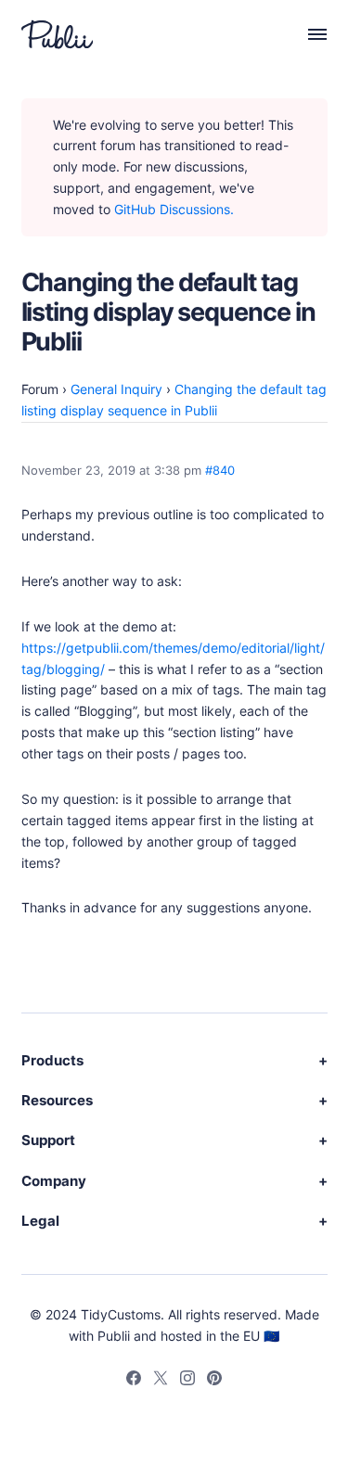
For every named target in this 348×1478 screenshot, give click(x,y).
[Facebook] (133, 1380)
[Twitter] (160, 1380)
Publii (113, 1336)
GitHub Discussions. (174, 209)
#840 (220, 471)
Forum (39, 389)
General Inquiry (116, 389)
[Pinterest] (214, 1380)
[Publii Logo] (57, 34)
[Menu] (308, 34)
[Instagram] (187, 1380)
